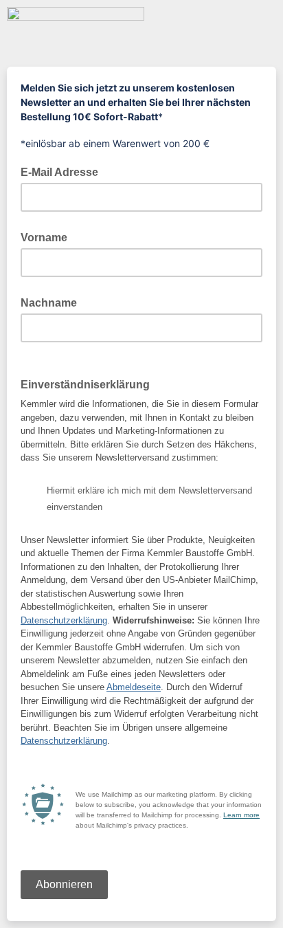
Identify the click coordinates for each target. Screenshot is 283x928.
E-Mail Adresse (63, 171)
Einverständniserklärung (89, 383)
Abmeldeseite (133, 687)
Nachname (49, 303)
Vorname (44, 237)
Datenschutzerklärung (64, 620)
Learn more (241, 815)
